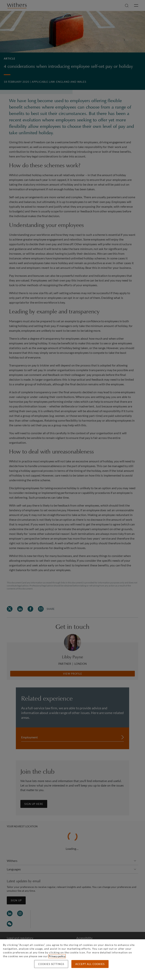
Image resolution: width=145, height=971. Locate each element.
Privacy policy (57, 956)
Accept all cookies (90, 964)
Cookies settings (51, 964)
